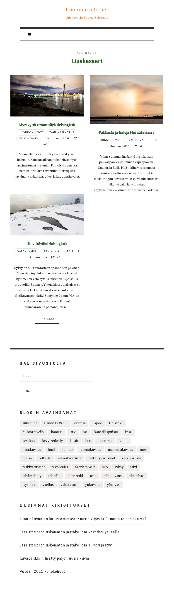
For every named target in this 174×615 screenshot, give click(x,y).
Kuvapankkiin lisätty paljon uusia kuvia (54, 558)
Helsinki (116, 423)
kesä (128, 432)
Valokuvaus (28, 138)
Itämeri (57, 432)
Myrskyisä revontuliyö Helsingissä (47, 125)
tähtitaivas (136, 476)
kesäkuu (28, 441)
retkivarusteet (33, 467)
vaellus (48, 484)
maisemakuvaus (120, 449)
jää (85, 432)
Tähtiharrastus (62, 132)
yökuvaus (92, 484)
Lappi (123, 441)
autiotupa (29, 423)
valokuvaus (69, 484)
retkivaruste (131, 458)
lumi (51, 449)
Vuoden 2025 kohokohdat (42, 571)
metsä (27, 458)
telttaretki (75, 476)
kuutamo (105, 441)
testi (93, 476)
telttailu (54, 476)
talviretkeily (31, 476)
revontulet (59, 467)
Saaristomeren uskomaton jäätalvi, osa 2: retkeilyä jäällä (70, 532)
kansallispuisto (106, 432)
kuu (88, 441)
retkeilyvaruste (70, 458)
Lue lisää (47, 319)
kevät (74, 441)
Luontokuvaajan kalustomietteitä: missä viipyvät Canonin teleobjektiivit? (83, 519)
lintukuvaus (31, 449)
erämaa (80, 423)
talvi (133, 467)
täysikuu (29, 484)
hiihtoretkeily (33, 432)
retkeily (45, 458)
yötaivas (113, 484)
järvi (73, 432)
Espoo (97, 423)
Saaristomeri (85, 467)
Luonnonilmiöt (31, 132)
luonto (67, 449)
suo (105, 467)
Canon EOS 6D (55, 423)
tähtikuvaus (113, 476)
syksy (119, 467)
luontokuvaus (90, 449)
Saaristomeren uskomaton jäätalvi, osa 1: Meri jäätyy (66, 545)
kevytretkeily (52, 441)
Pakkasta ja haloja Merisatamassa (127, 132)
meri (143, 449)
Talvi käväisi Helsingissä (47, 243)
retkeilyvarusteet (101, 458)
